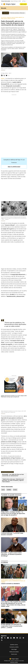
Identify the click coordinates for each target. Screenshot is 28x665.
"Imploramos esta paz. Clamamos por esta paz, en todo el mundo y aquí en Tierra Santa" (13, 480)
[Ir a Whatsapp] (20, 638)
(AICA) (2, 78)
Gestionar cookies (14, 662)
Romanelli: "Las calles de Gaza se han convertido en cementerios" (13, 475)
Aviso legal (14, 649)
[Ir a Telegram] (23, 638)
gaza (3, 489)
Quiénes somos (14, 644)
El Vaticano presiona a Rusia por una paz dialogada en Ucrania (17, 13)
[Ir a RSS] (2, 640)
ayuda (15, 489)
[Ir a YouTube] (14, 638)
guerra (9, 489)
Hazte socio (14, 654)
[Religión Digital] (9, 4)
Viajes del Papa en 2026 (16, 1)
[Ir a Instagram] (8, 638)
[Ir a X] (5, 638)
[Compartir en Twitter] (4, 75)
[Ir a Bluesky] (17, 638)
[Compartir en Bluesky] (6, 75)
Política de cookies (14, 651)
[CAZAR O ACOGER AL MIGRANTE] (14, 571)
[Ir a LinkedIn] (11, 638)
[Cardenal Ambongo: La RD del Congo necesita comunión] (14, 525)
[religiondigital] (14, 659)
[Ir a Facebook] (2, 638)
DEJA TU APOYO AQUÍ (14, 166)
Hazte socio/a (23, 4)
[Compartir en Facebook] (2, 75)
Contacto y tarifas (14, 647)
